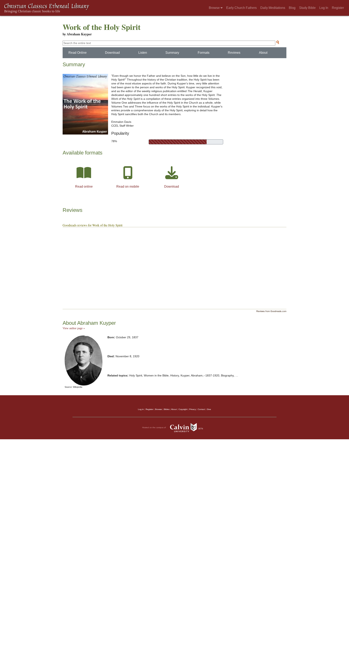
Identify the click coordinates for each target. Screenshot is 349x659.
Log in (141, 409)
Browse (215, 7)
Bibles (166, 409)
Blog (292, 7)
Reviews (234, 52)
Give (209, 409)
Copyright (183, 409)
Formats (203, 52)
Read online (84, 186)
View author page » (74, 328)
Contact (201, 409)
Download (112, 52)
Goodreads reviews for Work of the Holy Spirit (92, 225)
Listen (142, 52)
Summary (172, 52)
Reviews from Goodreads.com (271, 311)
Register (338, 7)
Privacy (192, 409)
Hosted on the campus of (154, 427)
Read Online (77, 52)
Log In (323, 7)
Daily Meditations (272, 7)
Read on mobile (127, 186)
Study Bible (307, 7)
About (263, 52)
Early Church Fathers (241, 7)
